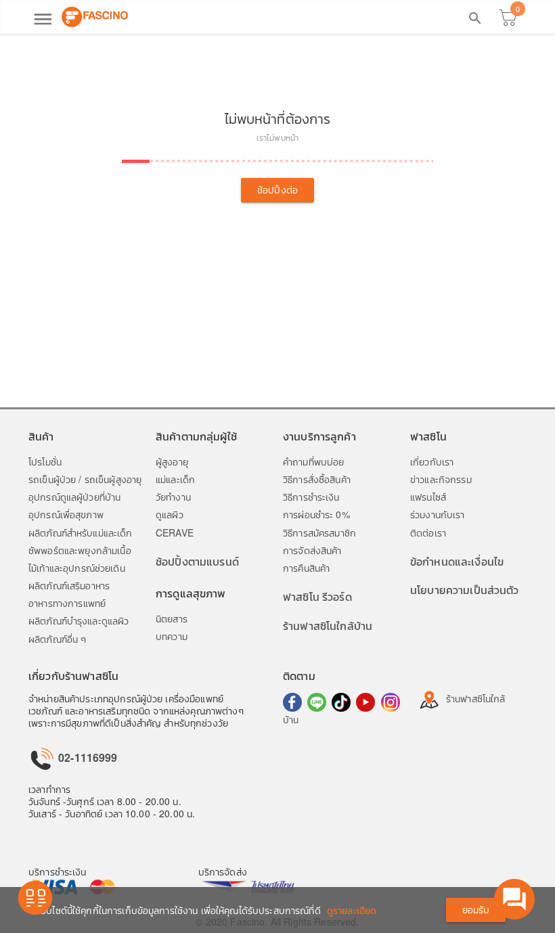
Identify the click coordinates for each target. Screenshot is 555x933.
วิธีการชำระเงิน (311, 496)
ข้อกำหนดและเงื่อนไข (457, 561)
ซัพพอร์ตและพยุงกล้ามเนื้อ (79, 550)
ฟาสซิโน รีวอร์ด (317, 596)
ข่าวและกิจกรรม (441, 479)
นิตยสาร (171, 618)
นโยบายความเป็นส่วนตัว (464, 589)
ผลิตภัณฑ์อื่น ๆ (57, 638)
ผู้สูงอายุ (172, 461)
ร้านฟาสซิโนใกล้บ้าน (327, 625)
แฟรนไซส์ (428, 496)
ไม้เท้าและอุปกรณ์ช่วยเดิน (76, 567)
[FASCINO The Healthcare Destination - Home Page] (94, 17)
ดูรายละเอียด (351, 910)
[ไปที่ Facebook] (292, 702)
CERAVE (175, 532)
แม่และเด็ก (175, 479)
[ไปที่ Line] (316, 702)
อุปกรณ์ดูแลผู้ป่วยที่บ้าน (74, 496)
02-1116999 (87, 757)
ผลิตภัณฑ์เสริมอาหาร (69, 585)
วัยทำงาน (173, 496)
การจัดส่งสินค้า (312, 550)
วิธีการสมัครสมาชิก (319, 532)
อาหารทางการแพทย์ (67, 603)
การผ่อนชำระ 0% (316, 514)
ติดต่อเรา (428, 532)
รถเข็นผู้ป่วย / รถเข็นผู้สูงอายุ (84, 479)
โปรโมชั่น (45, 461)
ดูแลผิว (169, 514)
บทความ (171, 636)
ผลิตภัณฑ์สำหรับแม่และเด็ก (80, 532)
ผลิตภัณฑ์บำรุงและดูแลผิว (78, 620)
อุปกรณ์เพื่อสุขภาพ (66, 514)
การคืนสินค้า (306, 567)
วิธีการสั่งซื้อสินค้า (317, 479)
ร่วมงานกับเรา (437, 514)
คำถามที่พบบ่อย (313, 461)
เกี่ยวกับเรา (431, 461)
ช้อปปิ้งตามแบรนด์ (197, 561)
